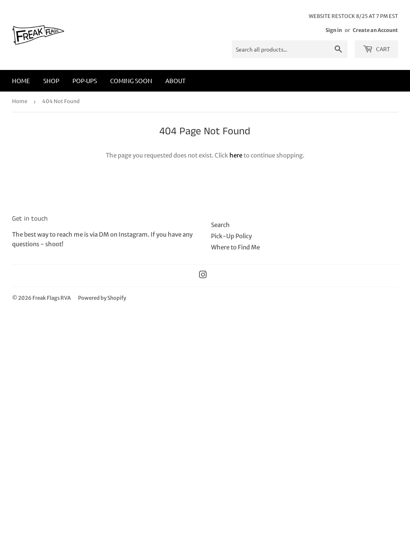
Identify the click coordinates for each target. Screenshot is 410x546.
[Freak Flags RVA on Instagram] (203, 275)
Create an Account (375, 30)
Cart (382, 48)
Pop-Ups (84, 80)
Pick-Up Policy (231, 236)
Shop (51, 80)
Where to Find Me (235, 247)
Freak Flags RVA (51, 298)
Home (21, 80)
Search (220, 225)
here (235, 155)
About (175, 80)
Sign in (334, 30)
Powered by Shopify (102, 298)
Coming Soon (131, 80)
